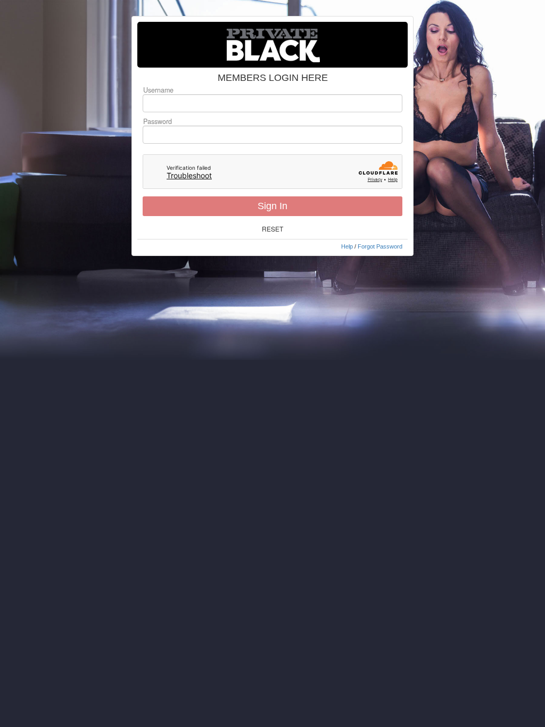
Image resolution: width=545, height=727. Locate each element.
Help (347, 246)
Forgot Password (380, 246)
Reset (272, 228)
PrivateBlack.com (272, 44)
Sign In (272, 206)
